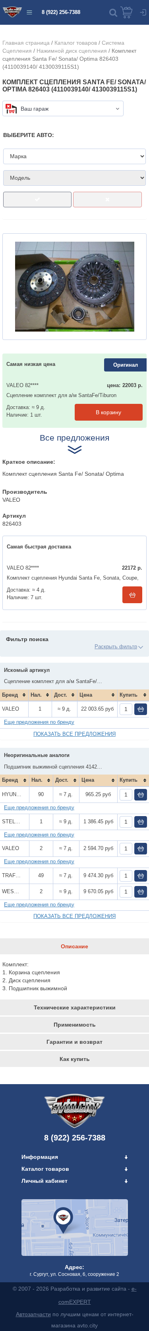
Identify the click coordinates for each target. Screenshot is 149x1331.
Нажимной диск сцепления (72, 51)
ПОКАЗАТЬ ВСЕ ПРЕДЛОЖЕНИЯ (74, 734)
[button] (113, 12)
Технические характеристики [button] (75, 1007)
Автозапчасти (33, 1314)
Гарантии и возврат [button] (74, 1042)
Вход (143, 12)
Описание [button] (74, 946)
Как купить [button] (75, 1059)
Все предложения (74, 437)
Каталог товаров (75, 43)
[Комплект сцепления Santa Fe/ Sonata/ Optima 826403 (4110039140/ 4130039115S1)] (74, 287)
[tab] (74, 946)
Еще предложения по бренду (39, 722)
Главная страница (26, 43)
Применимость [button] (75, 1024)
